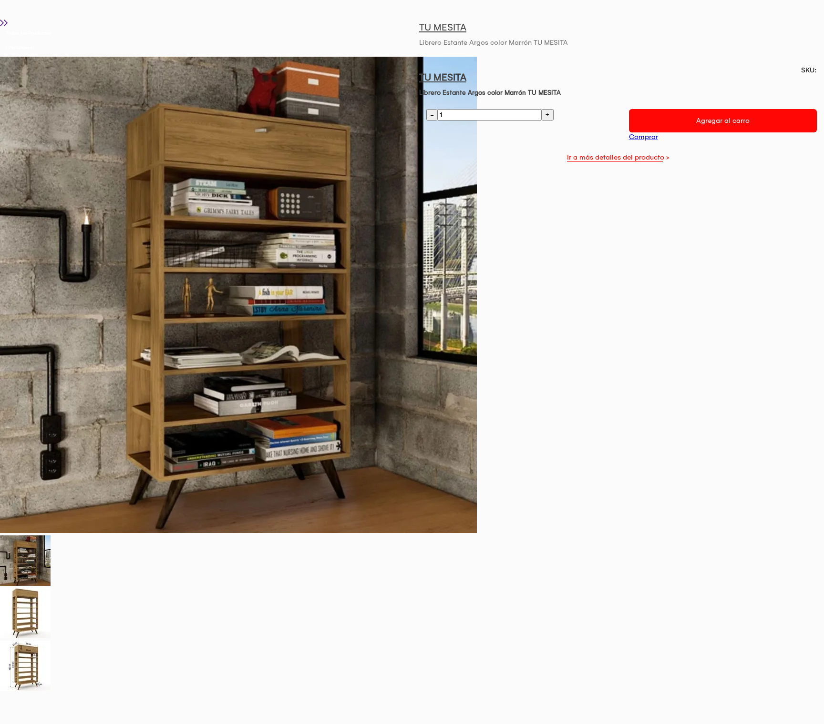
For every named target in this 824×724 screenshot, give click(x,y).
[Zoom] (25, 583)
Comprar (643, 136)
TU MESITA (442, 27)
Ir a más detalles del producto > (618, 157)
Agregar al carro (723, 120)
